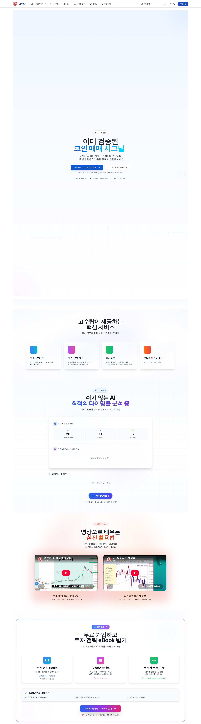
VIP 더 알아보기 (102, 496)
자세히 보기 (118, 172)
